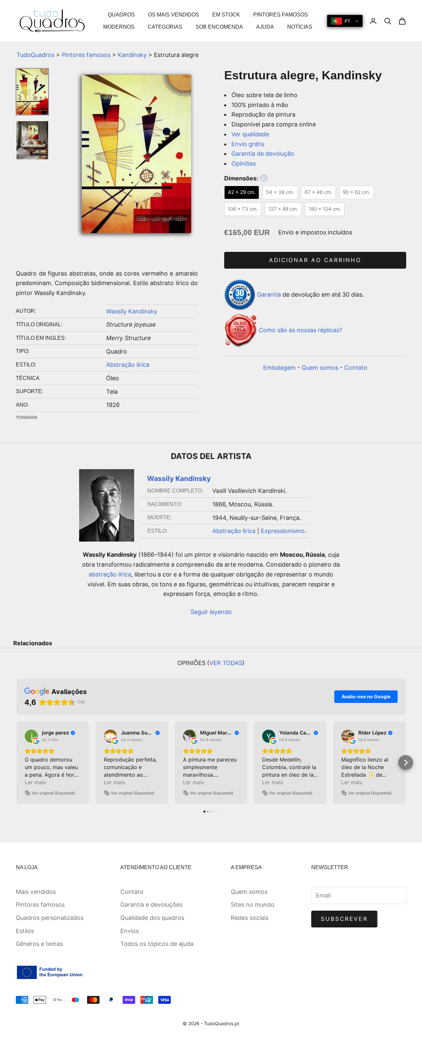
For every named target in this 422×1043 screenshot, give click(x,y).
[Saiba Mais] (263, 178)
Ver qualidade (250, 134)
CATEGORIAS (165, 27)
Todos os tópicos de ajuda (157, 943)
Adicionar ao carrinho (315, 260)
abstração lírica (110, 574)
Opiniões (243, 163)
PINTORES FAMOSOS (280, 14)
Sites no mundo (252, 904)
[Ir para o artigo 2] (32, 140)
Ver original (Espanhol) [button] (53, 792)
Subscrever (344, 919)
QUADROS (121, 14)
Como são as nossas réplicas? (300, 330)
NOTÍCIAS (299, 27)
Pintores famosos (86, 54)
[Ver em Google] (31, 736)
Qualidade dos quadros (152, 917)
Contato (355, 367)
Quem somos (320, 367)
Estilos (25, 930)
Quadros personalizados (49, 917)
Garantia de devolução (262, 153)
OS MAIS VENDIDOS (173, 14)
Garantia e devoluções (151, 904)
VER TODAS (225, 662)
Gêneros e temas (39, 943)
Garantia (269, 294)
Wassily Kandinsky (131, 311)
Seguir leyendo (211, 611)
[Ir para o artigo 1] (32, 91)
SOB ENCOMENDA (219, 27)
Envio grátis (247, 144)
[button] (16, 762)
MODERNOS (119, 27)
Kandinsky (132, 54)
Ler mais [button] (35, 782)
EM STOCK (226, 14)
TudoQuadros (35, 54)
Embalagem (279, 367)
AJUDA (265, 27)
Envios (129, 930)
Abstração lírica (127, 364)
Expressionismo (283, 530)
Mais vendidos (36, 891)
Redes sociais (249, 917)
